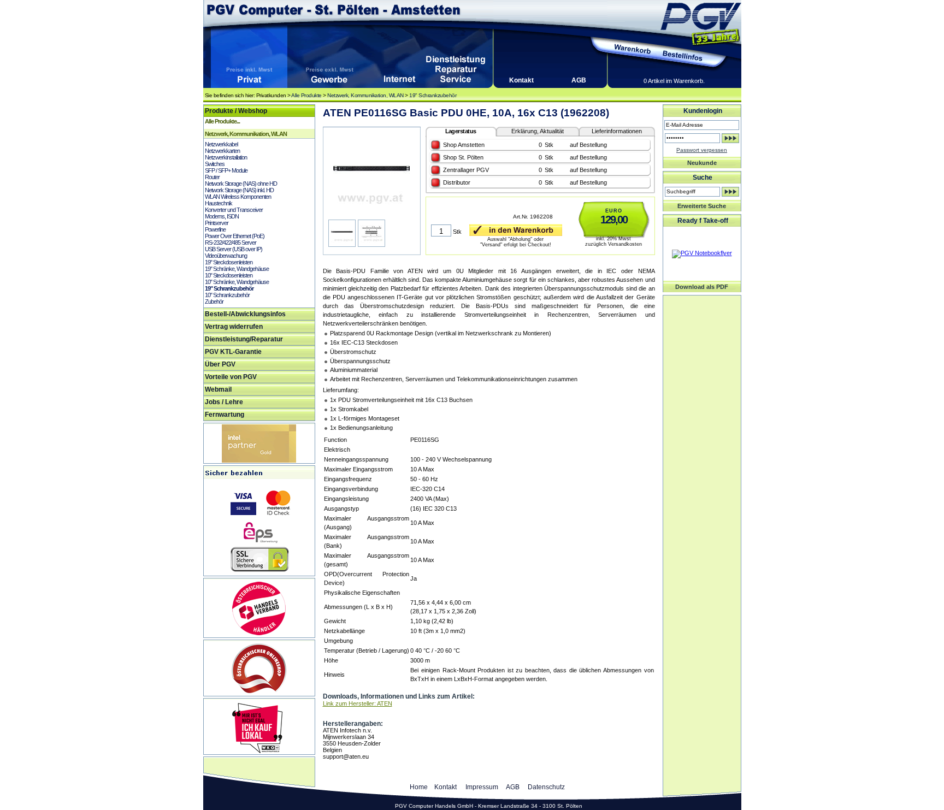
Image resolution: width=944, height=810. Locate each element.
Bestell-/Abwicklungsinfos (245, 314)
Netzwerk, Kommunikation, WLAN (365, 95)
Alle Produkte (306, 95)
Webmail (218, 389)
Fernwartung (224, 414)
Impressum (481, 787)
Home (419, 787)
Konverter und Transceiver (234, 209)
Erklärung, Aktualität (537, 131)
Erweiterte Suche (701, 206)
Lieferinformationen (617, 131)
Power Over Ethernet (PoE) (234, 236)
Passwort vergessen (701, 150)
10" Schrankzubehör (227, 295)
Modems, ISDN (222, 216)
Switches (215, 164)
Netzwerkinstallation (226, 157)
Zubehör (214, 301)
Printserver (216, 223)
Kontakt (521, 80)
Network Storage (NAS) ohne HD (241, 183)
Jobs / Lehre (224, 402)
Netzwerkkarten (222, 150)
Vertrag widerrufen (234, 326)
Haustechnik (218, 203)
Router (212, 177)
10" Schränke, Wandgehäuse (237, 282)
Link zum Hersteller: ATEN (357, 703)
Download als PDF (701, 286)
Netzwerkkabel (221, 144)
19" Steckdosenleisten (228, 262)
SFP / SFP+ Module (226, 170)
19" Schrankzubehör (432, 95)
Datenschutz (546, 787)
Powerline (215, 229)
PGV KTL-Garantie (233, 352)
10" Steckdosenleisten (228, 275)
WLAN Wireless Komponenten (238, 196)
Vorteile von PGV (231, 377)
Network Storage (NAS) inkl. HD (239, 190)
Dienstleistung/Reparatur (244, 339)
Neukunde (702, 162)
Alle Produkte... (222, 121)
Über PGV (220, 364)
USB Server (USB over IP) (233, 249)
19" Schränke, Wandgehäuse (237, 268)
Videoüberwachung (226, 255)
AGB (578, 80)
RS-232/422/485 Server (230, 242)
